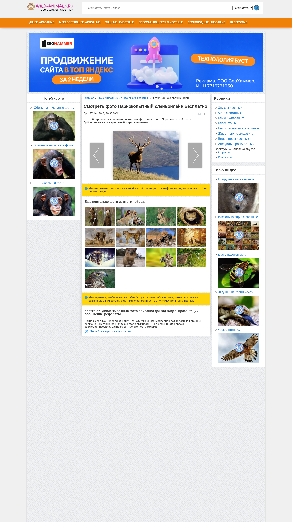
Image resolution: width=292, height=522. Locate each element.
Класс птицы (227, 123)
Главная (89, 97)
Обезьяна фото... (54, 183)
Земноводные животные (206, 22)
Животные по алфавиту (235, 133)
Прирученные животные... (237, 179)
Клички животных (231, 118)
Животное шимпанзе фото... (54, 145)
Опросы (224, 152)
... (158, 326)
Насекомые (238, 22)
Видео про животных (233, 138)
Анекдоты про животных (236, 144)
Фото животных (229, 113)
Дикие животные (41, 22)
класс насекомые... (232, 254)
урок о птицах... (229, 329)
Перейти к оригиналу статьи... (111, 331)
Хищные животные (119, 22)
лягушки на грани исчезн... (237, 292)
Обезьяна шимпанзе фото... (54, 107)
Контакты (225, 157)
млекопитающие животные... (239, 217)
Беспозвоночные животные (238, 128)
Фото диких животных (135, 97)
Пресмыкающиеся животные (161, 22)
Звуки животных (108, 97)
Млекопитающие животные (80, 22)
